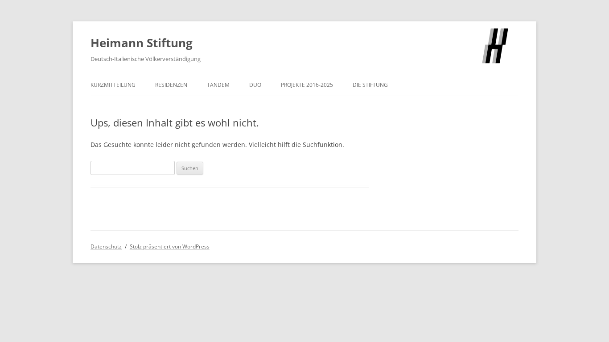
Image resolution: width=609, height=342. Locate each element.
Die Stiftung (370, 85)
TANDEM (218, 85)
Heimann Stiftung (142, 43)
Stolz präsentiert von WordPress (170, 246)
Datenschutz (106, 246)
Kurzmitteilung (113, 85)
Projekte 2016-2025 (307, 85)
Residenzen (171, 85)
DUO (255, 85)
